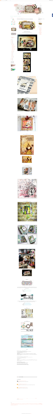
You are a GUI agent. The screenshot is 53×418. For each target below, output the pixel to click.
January (12, 57)
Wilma (35, 403)
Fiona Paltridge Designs (20, 387)
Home (27, 398)
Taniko (32, 403)
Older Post (36, 398)
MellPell (28, 403)
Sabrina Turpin (40, 29)
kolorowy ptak (21, 404)
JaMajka (27, 403)
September (13, 51)
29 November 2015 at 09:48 (25, 387)
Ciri (19, 403)
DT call (21, 403)
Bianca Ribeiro (27, 33)
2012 (11, 59)
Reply (18, 382)
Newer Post (18, 398)
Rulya (31, 403)
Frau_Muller (23, 403)
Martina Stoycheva (40, 32)
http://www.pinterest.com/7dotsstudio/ (28, 291)
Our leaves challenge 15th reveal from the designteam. (13, 46)
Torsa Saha (40, 30)
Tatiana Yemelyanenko (27, 165)
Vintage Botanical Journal (13, 37)
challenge (40, 403)
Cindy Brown (40, 34)
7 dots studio (12, 403)
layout (23, 404)
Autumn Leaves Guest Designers (13, 45)
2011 (11, 60)
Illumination (25, 403)
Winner (36, 403)
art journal (38, 403)
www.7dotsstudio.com (28, 289)
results (31, 404)
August (12, 52)
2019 (11, 40)
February (12, 56)
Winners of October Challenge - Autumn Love (13, 48)
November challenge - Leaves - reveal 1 (13, 49)
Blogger (30, 413)
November (13, 44)
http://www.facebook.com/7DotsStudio (28, 290)
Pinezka (30, 403)
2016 (11, 42)
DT (20, 403)
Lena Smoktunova (27, 224)
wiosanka (37, 404)
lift (24, 404)
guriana (17, 404)
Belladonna (15, 403)
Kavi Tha (40, 31)
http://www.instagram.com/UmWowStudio (28, 304)
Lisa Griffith (40, 28)
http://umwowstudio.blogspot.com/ (27, 303)
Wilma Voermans (26, 178)
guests (16, 404)
